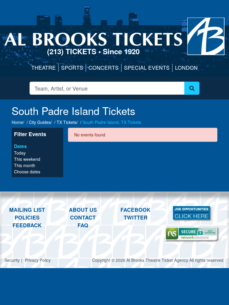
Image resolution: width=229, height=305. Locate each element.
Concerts (104, 67)
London (186, 67)
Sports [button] (72, 67)
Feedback (27, 225)
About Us (83, 209)
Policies (27, 217)
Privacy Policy (38, 260)
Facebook (135, 209)
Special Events (147, 67)
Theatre (43, 67)
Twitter (136, 217)
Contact (83, 217)
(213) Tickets (72, 51)
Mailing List (27, 209)
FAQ (83, 225)
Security (12, 260)
